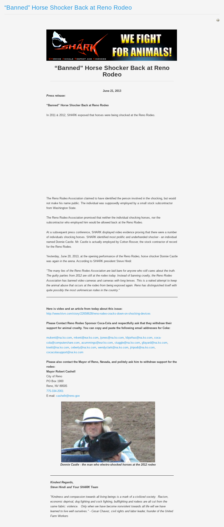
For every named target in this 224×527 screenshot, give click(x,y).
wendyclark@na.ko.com (113, 347)
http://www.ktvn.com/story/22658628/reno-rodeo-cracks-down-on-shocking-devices (98, 313)
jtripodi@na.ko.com (142, 347)
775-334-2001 (54, 391)
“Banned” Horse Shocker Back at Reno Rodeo (68, 7)
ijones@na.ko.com (112, 337)
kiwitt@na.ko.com (57, 347)
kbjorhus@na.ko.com (139, 337)
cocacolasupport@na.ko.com (64, 352)
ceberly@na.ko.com (83, 347)
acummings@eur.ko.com (97, 342)
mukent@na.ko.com (59, 337)
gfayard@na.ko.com (154, 342)
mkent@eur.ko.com (86, 337)
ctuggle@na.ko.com (127, 342)
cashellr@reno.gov (68, 395)
